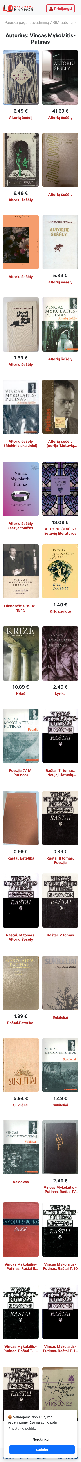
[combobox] (40, 22)
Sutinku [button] (42, 1450)
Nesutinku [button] (40, 1439)
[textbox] (40, 22)
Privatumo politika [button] (23, 1428)
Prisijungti (62, 8)
